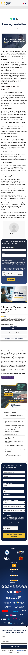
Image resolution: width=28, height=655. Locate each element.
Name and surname (8, 247)
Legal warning (20, 338)
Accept (14, 328)
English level (6, 494)
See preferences (14, 336)
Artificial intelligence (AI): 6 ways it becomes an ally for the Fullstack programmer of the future (14, 421)
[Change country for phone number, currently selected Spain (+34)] (4, 480)
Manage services (13, 326)
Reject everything (14, 332)
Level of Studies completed (10, 500)
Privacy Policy (14, 338)
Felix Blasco (14, 234)
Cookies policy (8, 338)
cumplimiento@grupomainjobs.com (9, 365)
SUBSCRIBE (11, 280)
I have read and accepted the (14, 373)
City (4, 489)
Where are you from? (9, 483)
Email (4, 253)
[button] (26, 316)
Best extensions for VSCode (11, 434)
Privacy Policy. (8, 260)
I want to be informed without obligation (14, 535)
